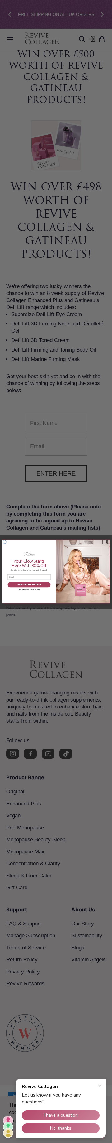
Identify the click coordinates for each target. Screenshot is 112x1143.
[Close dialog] (4, 542)
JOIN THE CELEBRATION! (29, 584)
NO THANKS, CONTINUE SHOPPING (29, 589)
